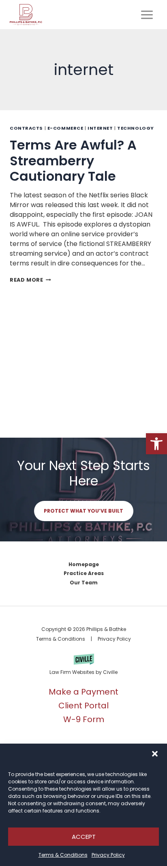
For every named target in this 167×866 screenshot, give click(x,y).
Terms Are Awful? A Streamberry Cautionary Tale (73, 160)
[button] (156, 443)
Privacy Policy (108, 854)
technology (135, 128)
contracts (26, 128)
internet (100, 128)
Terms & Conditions (63, 854)
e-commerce (65, 128)
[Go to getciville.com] (83, 665)
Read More (30, 279)
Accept (84, 836)
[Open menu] (146, 14)
